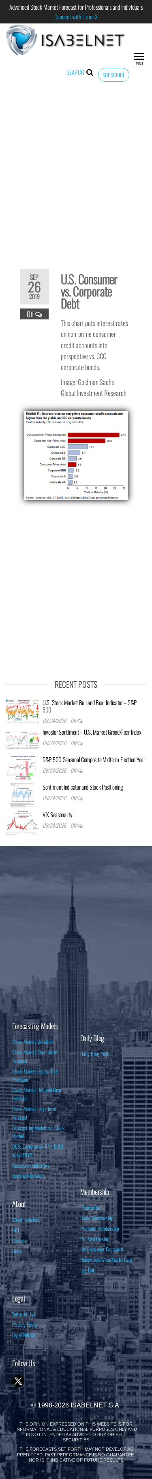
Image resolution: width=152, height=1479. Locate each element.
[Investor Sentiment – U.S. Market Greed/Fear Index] (22, 739)
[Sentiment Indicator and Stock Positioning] (22, 794)
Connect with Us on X (76, 16)
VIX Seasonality (58, 814)
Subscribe (114, 75)
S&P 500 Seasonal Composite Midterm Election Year (94, 759)
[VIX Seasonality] (22, 822)
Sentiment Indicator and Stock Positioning (83, 786)
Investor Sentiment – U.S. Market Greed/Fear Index (92, 731)
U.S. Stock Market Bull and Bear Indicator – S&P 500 (90, 706)
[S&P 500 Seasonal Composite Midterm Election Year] (22, 767)
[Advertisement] (76, 176)
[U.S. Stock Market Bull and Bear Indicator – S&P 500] (22, 710)
